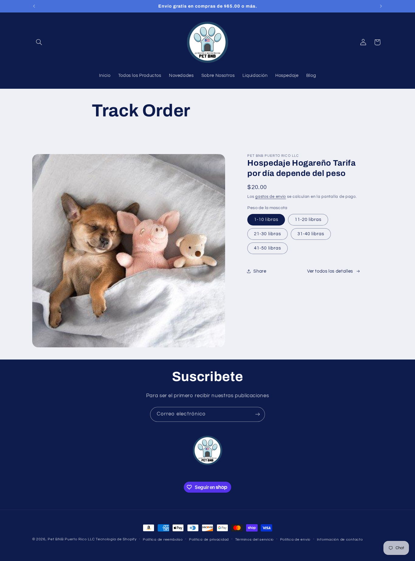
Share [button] (259, 271)
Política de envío (295, 539)
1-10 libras (266, 219)
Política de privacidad (209, 539)
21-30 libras (267, 234)
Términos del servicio (254, 539)
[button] (39, 42)
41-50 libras (267, 248)
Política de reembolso (163, 539)
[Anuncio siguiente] (381, 6)
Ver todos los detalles (330, 271)
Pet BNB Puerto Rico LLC (71, 539)
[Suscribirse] (258, 414)
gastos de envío (270, 197)
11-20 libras (308, 219)
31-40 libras (310, 234)
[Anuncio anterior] (34, 6)
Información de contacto (340, 539)
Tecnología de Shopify (116, 539)
